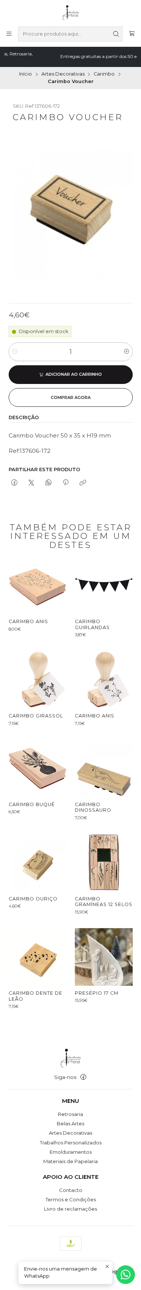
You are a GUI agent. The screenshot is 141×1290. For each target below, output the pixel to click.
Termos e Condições (70, 1199)
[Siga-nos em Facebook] (83, 1077)
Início (25, 74)
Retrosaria (70, 1114)
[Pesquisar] (116, 34)
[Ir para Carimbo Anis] (38, 585)
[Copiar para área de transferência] (83, 482)
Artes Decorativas (63, 74)
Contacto (70, 1190)
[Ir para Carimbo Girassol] (38, 679)
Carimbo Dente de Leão (35, 996)
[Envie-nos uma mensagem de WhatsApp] (125, 1274)
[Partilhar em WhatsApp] (48, 482)
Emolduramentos (71, 1152)
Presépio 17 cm (96, 993)
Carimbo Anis (28, 621)
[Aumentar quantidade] (126, 352)
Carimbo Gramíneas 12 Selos (103, 902)
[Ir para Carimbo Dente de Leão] (38, 957)
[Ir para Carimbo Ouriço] (38, 862)
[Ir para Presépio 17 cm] (104, 957)
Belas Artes (70, 1123)
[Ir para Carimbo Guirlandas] (104, 585)
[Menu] (9, 34)
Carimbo (104, 74)
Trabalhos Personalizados (71, 1143)
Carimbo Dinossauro (93, 807)
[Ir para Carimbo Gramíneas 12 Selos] (104, 862)
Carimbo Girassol (36, 716)
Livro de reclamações (70, 1209)
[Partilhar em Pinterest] (65, 482)
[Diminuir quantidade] (15, 352)
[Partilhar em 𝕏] (31, 482)
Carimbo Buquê (32, 804)
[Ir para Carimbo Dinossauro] (104, 768)
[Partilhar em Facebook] (14, 482)
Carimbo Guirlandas (92, 624)
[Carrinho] (132, 34)
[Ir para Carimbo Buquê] (38, 768)
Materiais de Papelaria (70, 1161)
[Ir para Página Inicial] (70, 12)
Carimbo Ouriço (33, 899)
